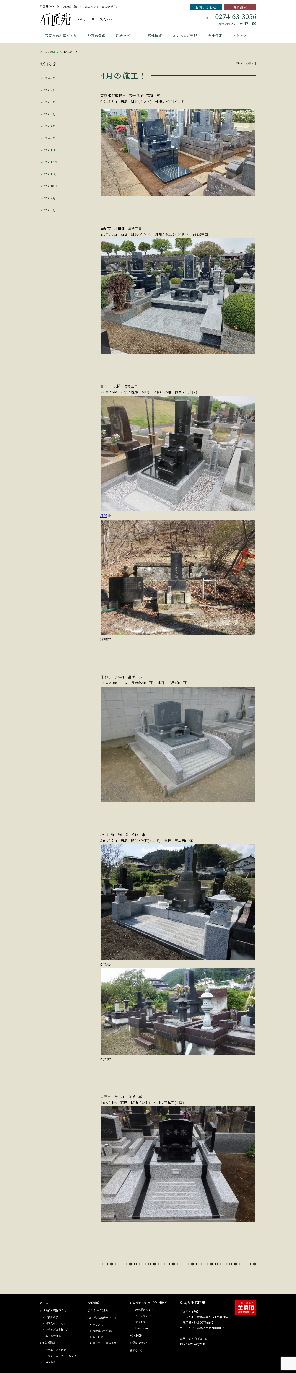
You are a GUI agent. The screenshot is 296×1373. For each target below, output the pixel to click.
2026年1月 (48, 150)
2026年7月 (48, 90)
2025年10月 (49, 186)
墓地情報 (155, 35)
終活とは (98, 1324)
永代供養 (98, 1337)
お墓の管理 (97, 35)
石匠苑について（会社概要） (149, 1302)
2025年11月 (49, 174)
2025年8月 (48, 210)
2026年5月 (48, 114)
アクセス (240, 35)
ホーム (43, 52)
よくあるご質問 (185, 35)
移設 (103, 515)
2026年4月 (48, 126)
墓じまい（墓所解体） (106, 1343)
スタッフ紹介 (143, 1316)
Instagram (142, 1328)
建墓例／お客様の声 (57, 1329)
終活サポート (126, 35)
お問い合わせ (206, 7)
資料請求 (240, 7)
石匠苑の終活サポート (102, 1317)
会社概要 (215, 35)
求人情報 (136, 1335)
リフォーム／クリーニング (60, 1356)
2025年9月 (48, 198)
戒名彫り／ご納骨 (55, 1350)
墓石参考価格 (53, 1335)
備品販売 (50, 1362)
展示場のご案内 (144, 1309)
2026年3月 (48, 137)
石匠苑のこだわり (55, 1323)
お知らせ (55, 52)
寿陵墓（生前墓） (103, 1330)
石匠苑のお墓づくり (61, 35)
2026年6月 (48, 101)
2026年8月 (48, 77)
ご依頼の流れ (53, 1317)
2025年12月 (49, 162)
